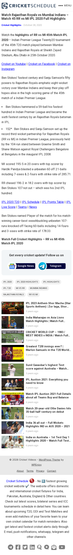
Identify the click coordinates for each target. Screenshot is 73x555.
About (20, 470)
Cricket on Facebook (41, 64)
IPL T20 (7, 288)
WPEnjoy (36, 464)
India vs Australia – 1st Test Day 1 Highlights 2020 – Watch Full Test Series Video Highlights (47, 441)
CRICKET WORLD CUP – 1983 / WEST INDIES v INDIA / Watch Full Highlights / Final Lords (47, 336)
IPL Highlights (51, 282)
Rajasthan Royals (13, 294)
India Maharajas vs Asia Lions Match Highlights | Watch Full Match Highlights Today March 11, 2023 (48, 323)
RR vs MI (33, 294)
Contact (51, 470)
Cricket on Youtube (13, 64)
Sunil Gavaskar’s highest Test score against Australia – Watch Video (46, 369)
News (33, 207)
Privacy (40, 470)
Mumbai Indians (38, 288)
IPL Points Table (53, 202)
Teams (22, 207)
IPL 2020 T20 (10, 202)
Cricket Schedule (17, 481)
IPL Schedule (30, 202)
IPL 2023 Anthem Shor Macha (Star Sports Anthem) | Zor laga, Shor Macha (48, 307)
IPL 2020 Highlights (27, 282)
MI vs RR (20, 288)
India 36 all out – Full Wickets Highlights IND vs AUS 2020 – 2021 (48, 424)
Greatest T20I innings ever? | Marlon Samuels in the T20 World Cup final (47, 350)
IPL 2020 (7, 282)
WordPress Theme (49, 459)
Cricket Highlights (11, 25)
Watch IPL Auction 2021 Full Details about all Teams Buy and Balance (48, 395)
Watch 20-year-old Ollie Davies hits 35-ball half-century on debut (48, 410)
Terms (30, 470)
